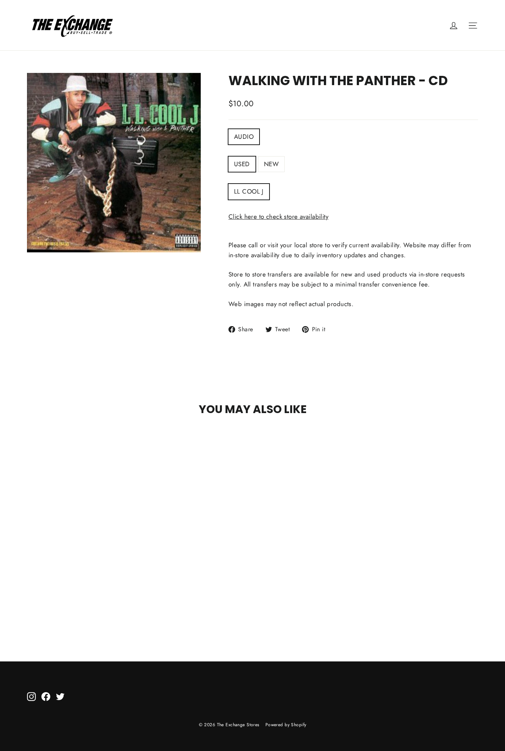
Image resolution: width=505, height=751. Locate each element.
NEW (271, 164)
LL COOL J (249, 191)
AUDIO (244, 136)
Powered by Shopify (285, 724)
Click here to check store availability (278, 216)
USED (242, 164)
